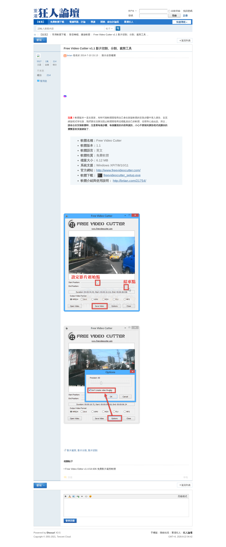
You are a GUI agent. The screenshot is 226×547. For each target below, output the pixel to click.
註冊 (185, 15)
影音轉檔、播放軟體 (79, 34)
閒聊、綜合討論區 (109, 21)
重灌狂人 (128, 21)
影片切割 (92, 450)
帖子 (108, 28)
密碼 (130, 15)
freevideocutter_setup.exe (122, 175)
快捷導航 (181, 22)
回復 (70, 477)
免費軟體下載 (57, 21)
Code (86, 496)
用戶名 (131, 11)
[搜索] (117, 28)
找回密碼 (187, 11)
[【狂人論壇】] (56, 17)
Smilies (90, 496)
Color (69, 496)
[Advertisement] (125, 84)
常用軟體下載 (59, 34)
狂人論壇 (187, 532)
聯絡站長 (164, 532)
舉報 (185, 477)
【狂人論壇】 (35, 34)
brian (69, 55)
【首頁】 (40, 21)
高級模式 (182, 496)
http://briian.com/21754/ (129, 180)
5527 (39, 61)
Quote (82, 496)
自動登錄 (175, 11)
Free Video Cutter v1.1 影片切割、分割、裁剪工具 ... (120, 34)
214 (54, 61)
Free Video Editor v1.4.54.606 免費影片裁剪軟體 (90, 469)
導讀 (93, 21)
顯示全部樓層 (109, 55)
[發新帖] (40, 40)
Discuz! (51, 532)
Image (73, 496)
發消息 (43, 81)
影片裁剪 (71, 450)
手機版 (154, 532)
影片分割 (82, 450)
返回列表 (186, 40)
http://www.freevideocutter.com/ (118, 170)
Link (78, 496)
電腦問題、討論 (77, 21)
